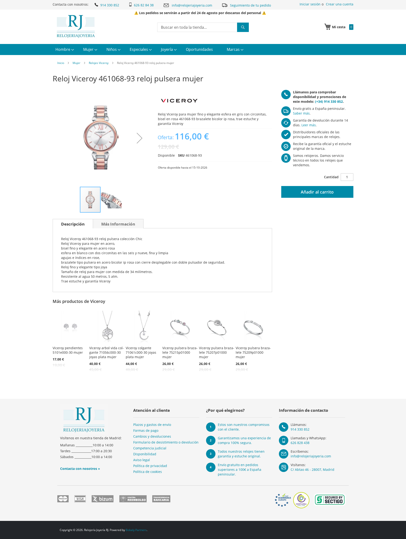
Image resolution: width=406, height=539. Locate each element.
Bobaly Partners (136, 530)
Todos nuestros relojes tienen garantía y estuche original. (241, 453)
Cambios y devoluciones (152, 436)
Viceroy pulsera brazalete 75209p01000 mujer (253, 352)
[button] (139, 138)
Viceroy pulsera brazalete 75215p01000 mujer (180, 352)
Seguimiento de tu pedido (250, 5)
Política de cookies (147, 471)
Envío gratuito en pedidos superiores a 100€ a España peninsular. (239, 469)
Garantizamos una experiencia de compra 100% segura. (244, 440)
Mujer (76, 63)
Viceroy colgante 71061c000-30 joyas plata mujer (141, 352)
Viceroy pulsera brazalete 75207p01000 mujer (216, 352)
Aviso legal (141, 460)
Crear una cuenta (339, 4)
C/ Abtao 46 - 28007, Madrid (312, 469)
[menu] (203, 49)
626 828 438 (300, 442)
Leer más (308, 125)
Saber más (301, 113)
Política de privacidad (150, 466)
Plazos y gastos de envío (152, 424)
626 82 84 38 (144, 5)
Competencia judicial (149, 448)
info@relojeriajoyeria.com (192, 5)
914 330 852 (109, 5)
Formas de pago (145, 430)
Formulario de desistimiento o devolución (166, 442)
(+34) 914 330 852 (329, 101)
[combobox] (203, 27)
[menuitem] (64, 49)
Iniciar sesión (310, 4)
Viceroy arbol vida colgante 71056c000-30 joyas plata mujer (106, 352)
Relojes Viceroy (99, 63)
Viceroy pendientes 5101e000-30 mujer (68, 350)
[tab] (73, 223)
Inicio (60, 63)
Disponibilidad (144, 454)
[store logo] (76, 26)
